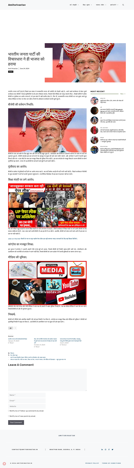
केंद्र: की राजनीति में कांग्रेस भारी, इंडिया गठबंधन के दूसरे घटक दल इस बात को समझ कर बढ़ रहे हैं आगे (45, 341)
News (10, 71)
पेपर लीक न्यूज (13, 355)
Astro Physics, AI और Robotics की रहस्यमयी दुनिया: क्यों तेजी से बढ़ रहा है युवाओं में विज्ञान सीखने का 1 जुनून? (112, 150)
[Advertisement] (67, 24)
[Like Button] (10, 328)
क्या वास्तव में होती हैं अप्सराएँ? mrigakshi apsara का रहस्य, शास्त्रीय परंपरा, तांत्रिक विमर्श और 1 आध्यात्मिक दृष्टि (112, 111)
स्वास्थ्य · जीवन (100, 5)
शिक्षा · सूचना (86, 5)
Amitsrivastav (17, 4)
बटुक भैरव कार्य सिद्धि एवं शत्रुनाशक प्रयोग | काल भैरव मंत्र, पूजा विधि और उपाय (112, 121)
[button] (123, 5)
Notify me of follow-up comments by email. (27, 411)
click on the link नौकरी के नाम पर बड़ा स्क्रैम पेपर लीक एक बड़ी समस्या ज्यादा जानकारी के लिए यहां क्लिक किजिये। (43, 239)
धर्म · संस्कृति (73, 5)
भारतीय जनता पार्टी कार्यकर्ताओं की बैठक (17, 339)
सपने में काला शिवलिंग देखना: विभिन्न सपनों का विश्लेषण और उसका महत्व (28, 357)
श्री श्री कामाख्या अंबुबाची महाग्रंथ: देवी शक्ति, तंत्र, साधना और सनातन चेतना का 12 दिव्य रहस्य (112, 131)
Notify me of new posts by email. (23, 416)
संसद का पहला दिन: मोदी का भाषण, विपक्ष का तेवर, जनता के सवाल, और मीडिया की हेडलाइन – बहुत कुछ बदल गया (38, 359)
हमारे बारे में (113, 5)
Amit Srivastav (13, 68)
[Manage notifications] (4, 463)
